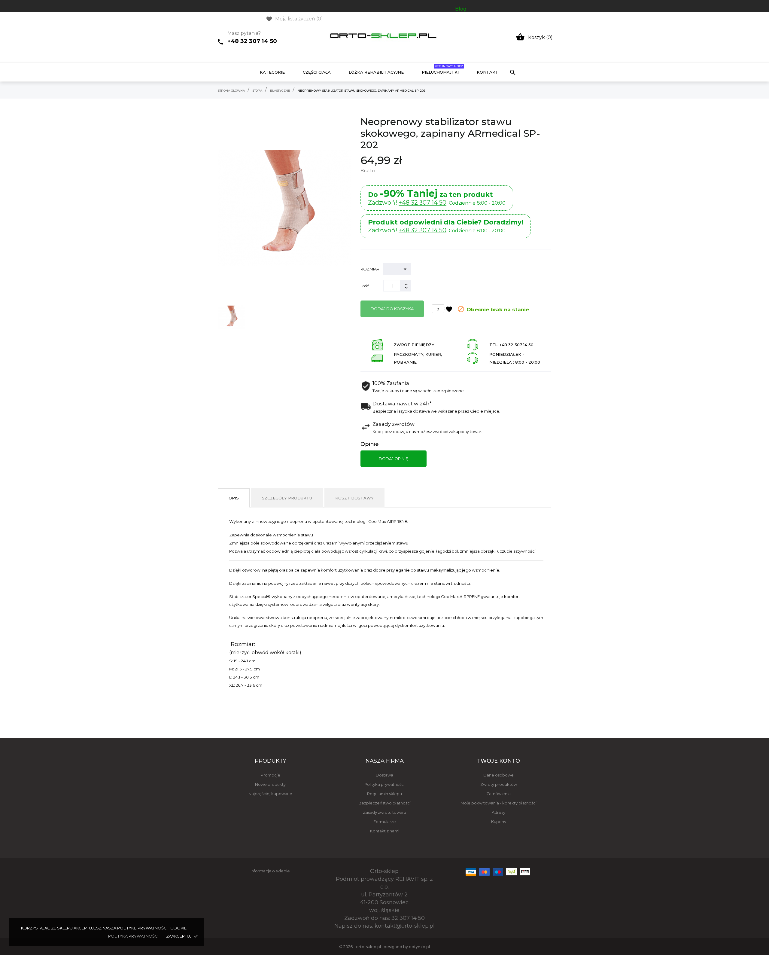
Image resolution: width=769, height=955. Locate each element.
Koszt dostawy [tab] (354, 498)
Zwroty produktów (498, 784)
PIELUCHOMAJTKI (442, 69)
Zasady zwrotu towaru (384, 812)
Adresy (498, 812)
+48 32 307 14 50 (252, 41)
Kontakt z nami (384, 830)
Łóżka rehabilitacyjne (376, 72)
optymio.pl (419, 946)
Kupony (498, 821)
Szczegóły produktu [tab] (287, 498)
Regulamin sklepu (384, 793)
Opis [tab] (234, 498)
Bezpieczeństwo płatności (384, 803)
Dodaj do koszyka (392, 308)
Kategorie (272, 72)
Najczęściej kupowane (270, 793)
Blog (461, 9)
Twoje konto (498, 761)
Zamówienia (498, 793)
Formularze (384, 821)
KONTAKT (487, 72)
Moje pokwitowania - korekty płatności (498, 803)
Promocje (270, 775)
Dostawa (384, 775)
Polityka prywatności (384, 784)
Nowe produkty (270, 784)
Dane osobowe (498, 775)
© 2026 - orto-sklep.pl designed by (374, 946)
